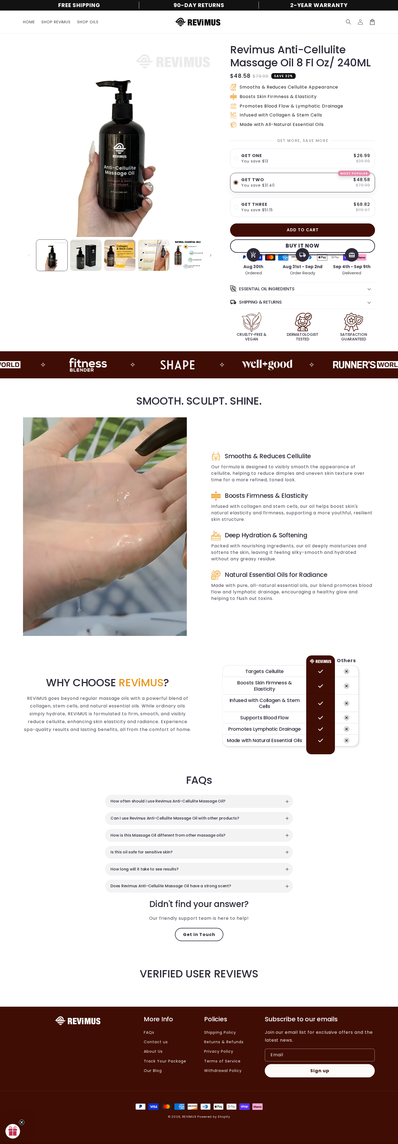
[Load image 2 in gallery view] (85, 255)
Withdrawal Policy (223, 1070)
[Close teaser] (21, 1122)
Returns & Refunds (223, 1042)
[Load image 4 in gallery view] (153, 255)
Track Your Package (165, 1061)
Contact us (156, 1042)
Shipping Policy (220, 1032)
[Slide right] (211, 255)
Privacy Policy (218, 1051)
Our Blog (153, 1070)
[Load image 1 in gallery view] (51, 255)
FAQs (149, 1032)
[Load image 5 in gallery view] (187, 255)
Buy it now (302, 245)
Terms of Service (222, 1061)
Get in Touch (199, 934)
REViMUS (189, 1116)
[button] (348, 22)
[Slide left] (29, 255)
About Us (153, 1051)
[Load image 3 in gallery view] (119, 255)
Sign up (319, 1071)
